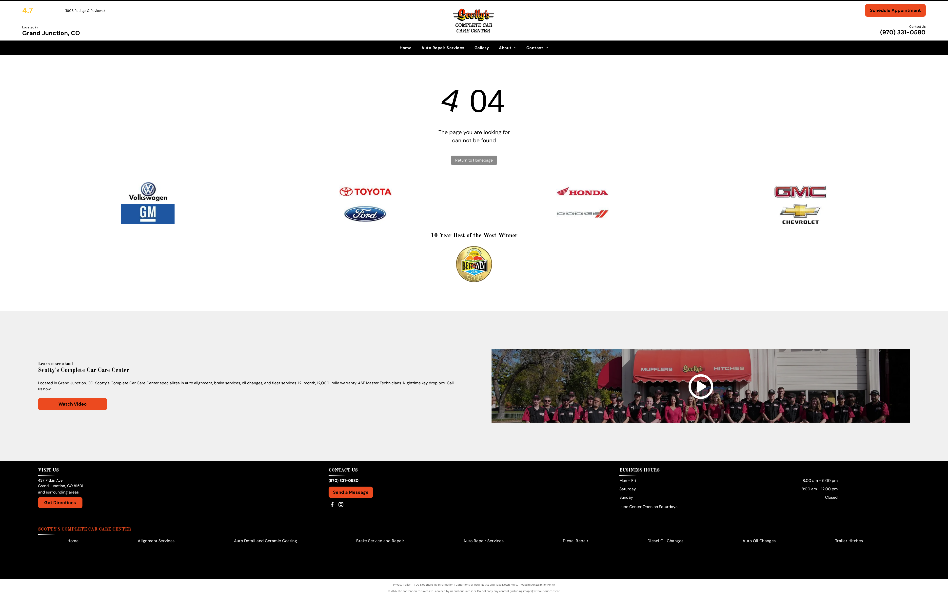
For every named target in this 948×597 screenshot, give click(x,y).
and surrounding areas (58, 492)
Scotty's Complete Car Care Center (84, 529)
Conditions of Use (467, 584)
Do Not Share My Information (435, 584)
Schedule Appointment (895, 10)
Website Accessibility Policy (537, 584)
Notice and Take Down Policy (499, 584)
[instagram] (341, 505)
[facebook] (332, 505)
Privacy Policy (402, 584)
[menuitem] (405, 48)
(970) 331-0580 (903, 32)
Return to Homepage (474, 160)
